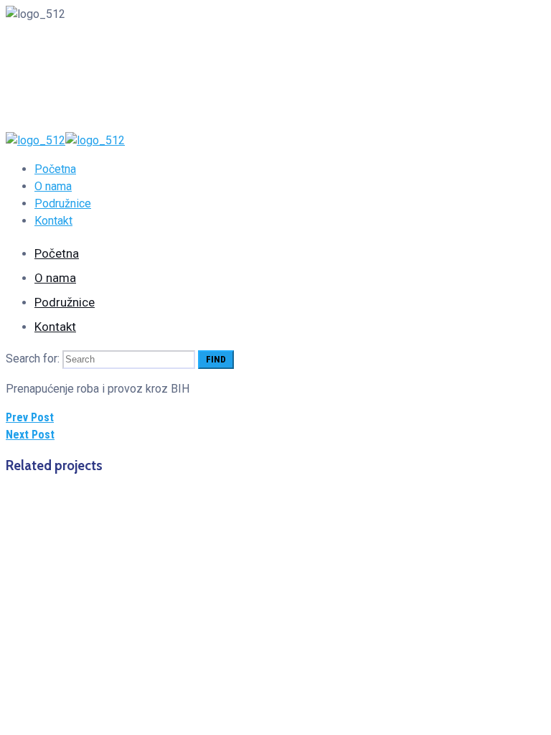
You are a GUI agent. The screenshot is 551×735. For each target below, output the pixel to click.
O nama (53, 186)
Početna (55, 169)
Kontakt (53, 221)
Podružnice (62, 203)
